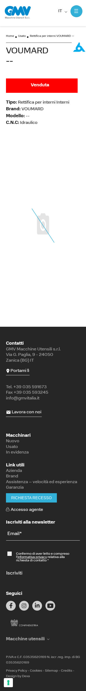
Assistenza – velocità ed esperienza (41, 482)
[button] (27, 639)
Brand (12, 476)
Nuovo (12, 441)
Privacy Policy (16, 671)
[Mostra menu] (76, 11)
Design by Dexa (18, 676)
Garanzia (15, 488)
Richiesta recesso (31, 498)
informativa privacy (32, 557)
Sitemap (51, 671)
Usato (22, 36)
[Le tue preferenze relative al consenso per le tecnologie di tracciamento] (8, 682)
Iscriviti (14, 573)
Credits (66, 671)
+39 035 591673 (30, 387)
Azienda (14, 471)
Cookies (36, 671)
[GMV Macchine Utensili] (18, 12)
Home (10, 36)
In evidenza (17, 452)
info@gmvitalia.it (22, 398)
